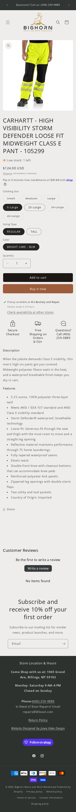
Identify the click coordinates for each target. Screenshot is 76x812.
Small (13, 199)
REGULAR (13, 231)
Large (53, 199)
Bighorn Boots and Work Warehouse (35, 786)
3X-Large (59, 208)
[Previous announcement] (7, 5)
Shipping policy (40, 803)
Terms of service (26, 797)
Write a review (38, 568)
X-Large (12, 207)
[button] (8, 22)
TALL (34, 231)
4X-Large (15, 217)
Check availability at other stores (30, 312)
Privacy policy (34, 791)
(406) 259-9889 (43, 701)
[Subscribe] (63, 643)
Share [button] (11, 509)
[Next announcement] (69, 5)
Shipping (7, 173)
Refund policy (54, 791)
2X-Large (34, 207)
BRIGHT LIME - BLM (21, 247)
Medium (33, 199)
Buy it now (38, 289)
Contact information (51, 797)
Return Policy (38, 720)
